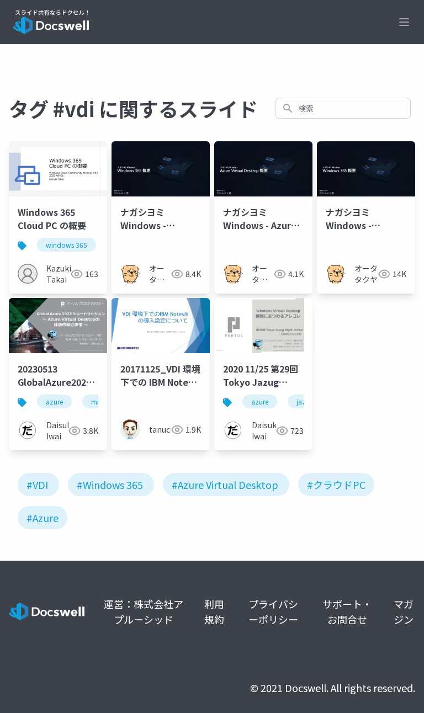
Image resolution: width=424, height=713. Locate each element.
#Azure (42, 517)
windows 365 (66, 244)
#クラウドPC (336, 484)
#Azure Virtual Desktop (225, 484)
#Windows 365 (110, 484)
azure (54, 401)
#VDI (37, 484)
